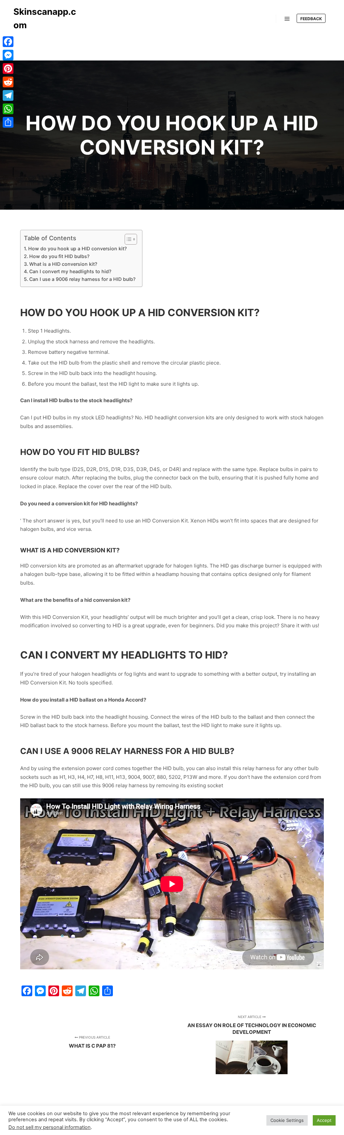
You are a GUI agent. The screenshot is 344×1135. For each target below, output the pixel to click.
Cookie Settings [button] (287, 1120)
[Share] (8, 122)
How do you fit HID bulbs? (59, 256)
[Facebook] (8, 41)
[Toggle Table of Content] (127, 239)
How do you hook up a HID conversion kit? (77, 248)
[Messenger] (8, 55)
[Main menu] (287, 18)
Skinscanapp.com (44, 18)
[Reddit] (8, 82)
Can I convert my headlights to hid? (70, 271)
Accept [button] (324, 1120)
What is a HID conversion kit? (63, 264)
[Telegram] (8, 95)
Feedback (311, 18)
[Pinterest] (8, 68)
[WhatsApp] (8, 109)
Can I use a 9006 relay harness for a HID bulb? (82, 279)
